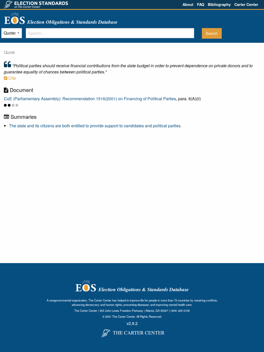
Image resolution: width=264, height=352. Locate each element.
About (188, 4)
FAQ (200, 4)
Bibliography (219, 4)
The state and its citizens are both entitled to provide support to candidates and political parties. (95, 126)
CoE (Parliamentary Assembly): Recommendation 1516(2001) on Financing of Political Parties (90, 99)
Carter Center (246, 4)
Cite (11, 78)
